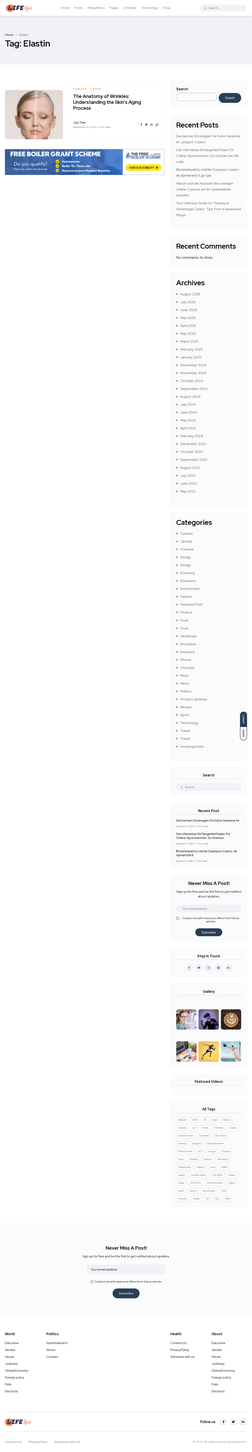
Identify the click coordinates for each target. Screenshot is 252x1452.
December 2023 (193, 444)
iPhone (185, 659)
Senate (10, 1350)
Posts (78, 8)
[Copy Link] (157, 125)
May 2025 (188, 333)
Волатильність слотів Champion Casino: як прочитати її (206, 853)
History (200, 1167)
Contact (52, 1357)
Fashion (186, 596)
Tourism (182, 1198)
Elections (11, 1391)
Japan (181, 1175)
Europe (212, 1151)
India (212, 1167)
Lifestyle (129, 8)
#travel (182, 1119)
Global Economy (16, 1370)
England (197, 1143)
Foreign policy (14, 1377)
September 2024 (194, 388)
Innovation (188, 644)
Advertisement (57, 1343)
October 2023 (191, 451)
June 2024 (188, 412)
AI (205, 1119)
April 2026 (188, 325)
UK (207, 1198)
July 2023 (187, 475)
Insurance (187, 652)
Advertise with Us (182, 1357)
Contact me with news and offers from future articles (210, 920)
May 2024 (188, 420)
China (205, 1127)
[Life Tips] (20, 8)
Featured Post (191, 604)
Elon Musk (220, 1135)
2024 (195, 1119)
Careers (186, 533)
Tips (223, 1190)
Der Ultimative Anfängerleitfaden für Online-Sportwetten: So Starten (203, 836)
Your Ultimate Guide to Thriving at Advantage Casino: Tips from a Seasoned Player (208, 209)
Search (182, 89)
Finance (186, 612)
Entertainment (215, 1143)
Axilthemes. (239, 1442)
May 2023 (187, 491)
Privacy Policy (179, 1350)
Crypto (232, 1127)
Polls (8, 1384)
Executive (12, 1343)
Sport (184, 715)
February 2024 (191, 436)
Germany (223, 1159)
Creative (187, 549)
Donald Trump (185, 1135)
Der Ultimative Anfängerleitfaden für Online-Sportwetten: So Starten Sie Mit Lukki (207, 156)
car (194, 1127)
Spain (232, 1182)
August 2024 (190, 396)
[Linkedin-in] (243, 1422)
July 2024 (188, 404)
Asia (215, 1119)
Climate (186, 541)
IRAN (224, 1167)
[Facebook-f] (223, 1422)
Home (65, 8)
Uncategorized (191, 746)
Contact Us (178, 1343)
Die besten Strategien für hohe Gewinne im (207, 820)
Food (184, 620)
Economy (187, 573)
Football (194, 1159)
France (207, 1159)
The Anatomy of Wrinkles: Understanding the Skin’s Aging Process (107, 102)
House (9, 1357)
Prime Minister (215, 1182)
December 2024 (193, 365)
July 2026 (187, 302)
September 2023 (193, 459)
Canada (182, 1127)
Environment (190, 588)
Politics (185, 691)
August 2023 (190, 467)
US (217, 1198)
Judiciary (11, 1364)
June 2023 (188, 483)
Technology (149, 8)
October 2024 (191, 380)
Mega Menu (96, 8)
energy (182, 1143)
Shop (166, 8)
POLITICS (196, 1182)
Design (185, 557)
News (184, 683)
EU (200, 1151)
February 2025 (191, 349)
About (50, 1350)
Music (184, 675)
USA (227, 1198)
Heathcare (188, 636)
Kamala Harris (198, 1175)
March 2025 (189, 341)
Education (188, 580)
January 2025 (190, 357)
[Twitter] (233, 1422)
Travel (185, 730)
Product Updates (193, 699)
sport (180, 1190)
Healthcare (184, 1167)
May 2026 (188, 317)
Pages (114, 8)
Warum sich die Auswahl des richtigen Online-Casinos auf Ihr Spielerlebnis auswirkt (204, 189)
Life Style (217, 1175)
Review (186, 707)
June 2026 (188, 310)
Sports (193, 1190)
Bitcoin (227, 1119)
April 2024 (188, 428)
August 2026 (190, 294)
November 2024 (193, 373)
